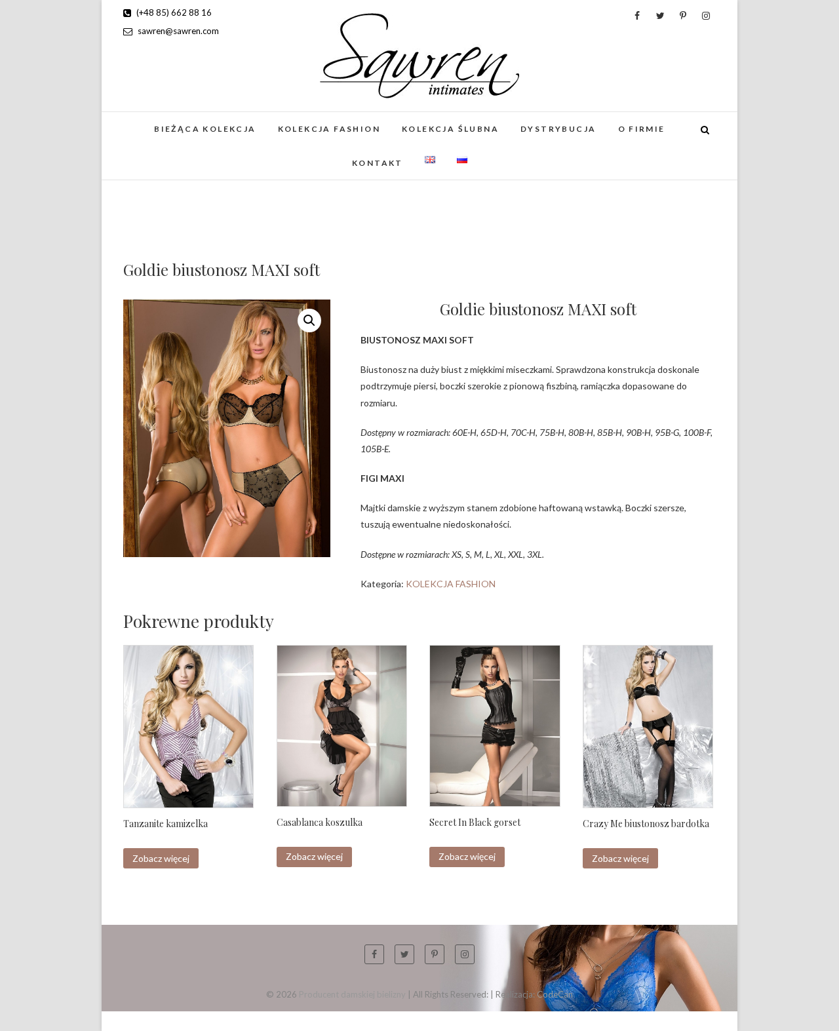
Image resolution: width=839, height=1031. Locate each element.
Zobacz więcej (160, 858)
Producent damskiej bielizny (352, 994)
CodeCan (555, 994)
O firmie (641, 129)
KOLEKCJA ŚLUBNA (450, 129)
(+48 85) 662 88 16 (173, 12)
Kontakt (377, 163)
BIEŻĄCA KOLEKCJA (205, 129)
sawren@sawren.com (177, 31)
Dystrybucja (558, 129)
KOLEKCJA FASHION (329, 129)
